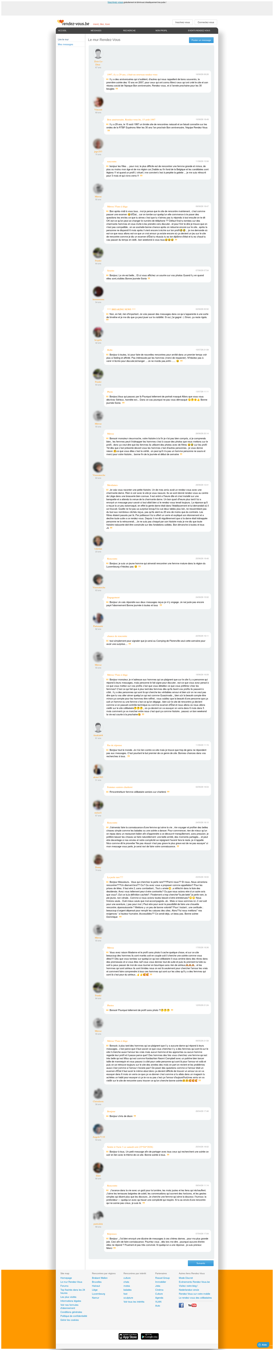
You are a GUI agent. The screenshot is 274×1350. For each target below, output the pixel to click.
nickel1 (98, 812)
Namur (95, 1297)
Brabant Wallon (100, 1277)
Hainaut (96, 1285)
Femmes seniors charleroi (119, 787)
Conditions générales (71, 1312)
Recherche (129, 31)
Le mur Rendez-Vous (71, 1281)
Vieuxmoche (99, 475)
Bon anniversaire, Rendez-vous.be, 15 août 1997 (131, 119)
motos (127, 1285)
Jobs (157, 1285)
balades (128, 1289)
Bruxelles (97, 1281)
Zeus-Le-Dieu (98, 63)
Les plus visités (68, 1296)
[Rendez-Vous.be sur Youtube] (192, 1306)
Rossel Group (162, 1277)
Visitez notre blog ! (188, 1285)
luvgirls (98, 339)
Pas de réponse (114, 745)
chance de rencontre (117, 636)
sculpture (128, 1297)
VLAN (158, 1301)
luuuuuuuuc (98, 299)
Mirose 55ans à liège (117, 206)
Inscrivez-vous (115, 2)
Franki (98, 260)
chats (126, 1281)
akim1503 (98, 777)
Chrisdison (98, 1101)
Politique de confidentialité (73, 1315)
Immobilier (160, 1281)
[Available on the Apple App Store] (129, 1338)
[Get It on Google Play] (150, 1338)
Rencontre (112, 558)
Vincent (98, 109)
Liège (95, 1289)
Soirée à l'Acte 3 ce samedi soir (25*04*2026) (130, 1146)
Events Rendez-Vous (199, 31)
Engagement (113, 597)
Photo (110, 391)
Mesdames (112, 485)
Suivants (200, 1263)
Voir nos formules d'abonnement (69, 1306)
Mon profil (161, 31)
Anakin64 (98, 735)
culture (127, 1277)
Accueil (62, 31)
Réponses (112, 1233)
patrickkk (98, 1223)
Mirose (98, 196)
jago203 (98, 151)
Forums (64, 1285)
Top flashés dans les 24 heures (72, 1291)
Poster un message (201, 40)
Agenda (159, 1297)
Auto (157, 1305)
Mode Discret (186, 1277)
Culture (159, 1293)
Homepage (66, 1277)
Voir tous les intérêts (134, 1301)
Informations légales (70, 1300)
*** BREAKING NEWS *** (121, 309)
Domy (98, 867)
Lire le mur (63, 39)
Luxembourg (98, 1293)
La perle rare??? (115, 877)
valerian (98, 548)
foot (125, 1293)
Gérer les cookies (69, 1319)
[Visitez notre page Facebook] (181, 1306)
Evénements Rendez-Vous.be (194, 1281)
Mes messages (65, 44)
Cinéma (159, 1289)
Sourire (110, 270)
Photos (110, 1005)
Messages (96, 31)
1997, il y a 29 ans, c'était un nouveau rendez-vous (132, 74)
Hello (110, 349)
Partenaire (98, 626)
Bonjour (111, 1111)
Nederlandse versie (189, 1289)
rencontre (112, 161)
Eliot (98, 1175)
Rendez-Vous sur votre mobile (194, 1293)
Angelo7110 (99, 1136)
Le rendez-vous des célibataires (195, 1297)
